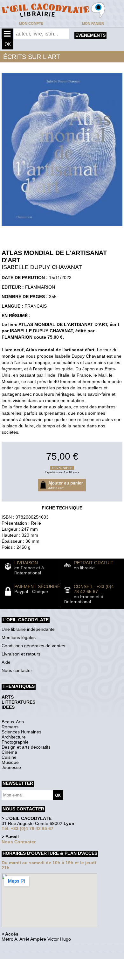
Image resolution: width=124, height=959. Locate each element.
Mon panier (93, 23)
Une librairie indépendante (28, 629)
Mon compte (31, 23)
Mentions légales (19, 637)
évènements (90, 35)
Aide (6, 662)
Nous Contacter (19, 841)
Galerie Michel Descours (30, 955)
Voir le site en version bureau (35, 947)
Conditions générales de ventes (33, 645)
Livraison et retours (21, 653)
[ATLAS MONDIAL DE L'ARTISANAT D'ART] (62, 227)
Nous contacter (17, 670)
